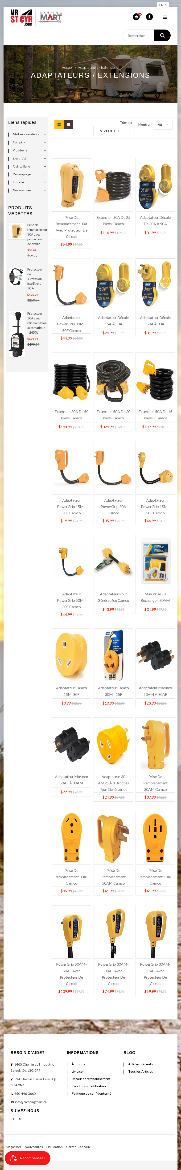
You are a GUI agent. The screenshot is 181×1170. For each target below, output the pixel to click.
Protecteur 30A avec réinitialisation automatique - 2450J (35, 323)
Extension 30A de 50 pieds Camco (71, 414)
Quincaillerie (21, 166)
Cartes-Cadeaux (78, 1147)
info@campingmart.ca (31, 1102)
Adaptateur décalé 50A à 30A (155, 320)
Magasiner (13, 1147)
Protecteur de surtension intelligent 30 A (34, 278)
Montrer (144, 124)
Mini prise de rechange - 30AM (155, 597)
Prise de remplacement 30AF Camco (71, 874)
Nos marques (22, 190)
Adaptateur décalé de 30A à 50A (155, 220)
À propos (78, 1064)
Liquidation (54, 1147)
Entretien (19, 182)
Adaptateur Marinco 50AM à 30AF (155, 690)
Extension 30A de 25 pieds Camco (113, 220)
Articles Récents (140, 1064)
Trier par (126, 122)
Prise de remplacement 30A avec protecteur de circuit (35, 234)
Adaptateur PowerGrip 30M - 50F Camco (71, 321)
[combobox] (147, 35)
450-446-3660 (25, 1094)
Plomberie (20, 150)
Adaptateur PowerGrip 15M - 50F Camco (155, 504)
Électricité (19, 158)
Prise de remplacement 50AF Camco (155, 874)
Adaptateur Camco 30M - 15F (113, 690)
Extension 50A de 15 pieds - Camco (155, 414)
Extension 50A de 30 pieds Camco (113, 414)
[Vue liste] (68, 124)
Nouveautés (34, 1147)
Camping (19, 142)
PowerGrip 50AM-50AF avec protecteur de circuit (71, 968)
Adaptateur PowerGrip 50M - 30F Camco (71, 598)
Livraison (78, 1071)
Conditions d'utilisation (89, 1086)
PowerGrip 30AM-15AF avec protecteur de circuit (155, 968)
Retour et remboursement (91, 1079)
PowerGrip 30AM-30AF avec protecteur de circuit (113, 968)
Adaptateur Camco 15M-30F (71, 690)
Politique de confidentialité (91, 1093)
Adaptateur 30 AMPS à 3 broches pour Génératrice (113, 780)
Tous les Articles (140, 1071)
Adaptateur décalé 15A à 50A (113, 320)
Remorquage (22, 174)
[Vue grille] (59, 124)
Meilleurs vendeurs (26, 134)
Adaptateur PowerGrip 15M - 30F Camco (71, 504)
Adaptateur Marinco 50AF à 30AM (71, 779)
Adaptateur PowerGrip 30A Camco (113, 504)
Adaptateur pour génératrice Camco (113, 597)
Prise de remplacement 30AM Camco (155, 780)
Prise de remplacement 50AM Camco (113, 874)
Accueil (67, 67)
